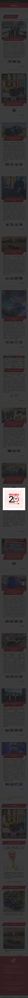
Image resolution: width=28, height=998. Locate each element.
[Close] (23, 489)
